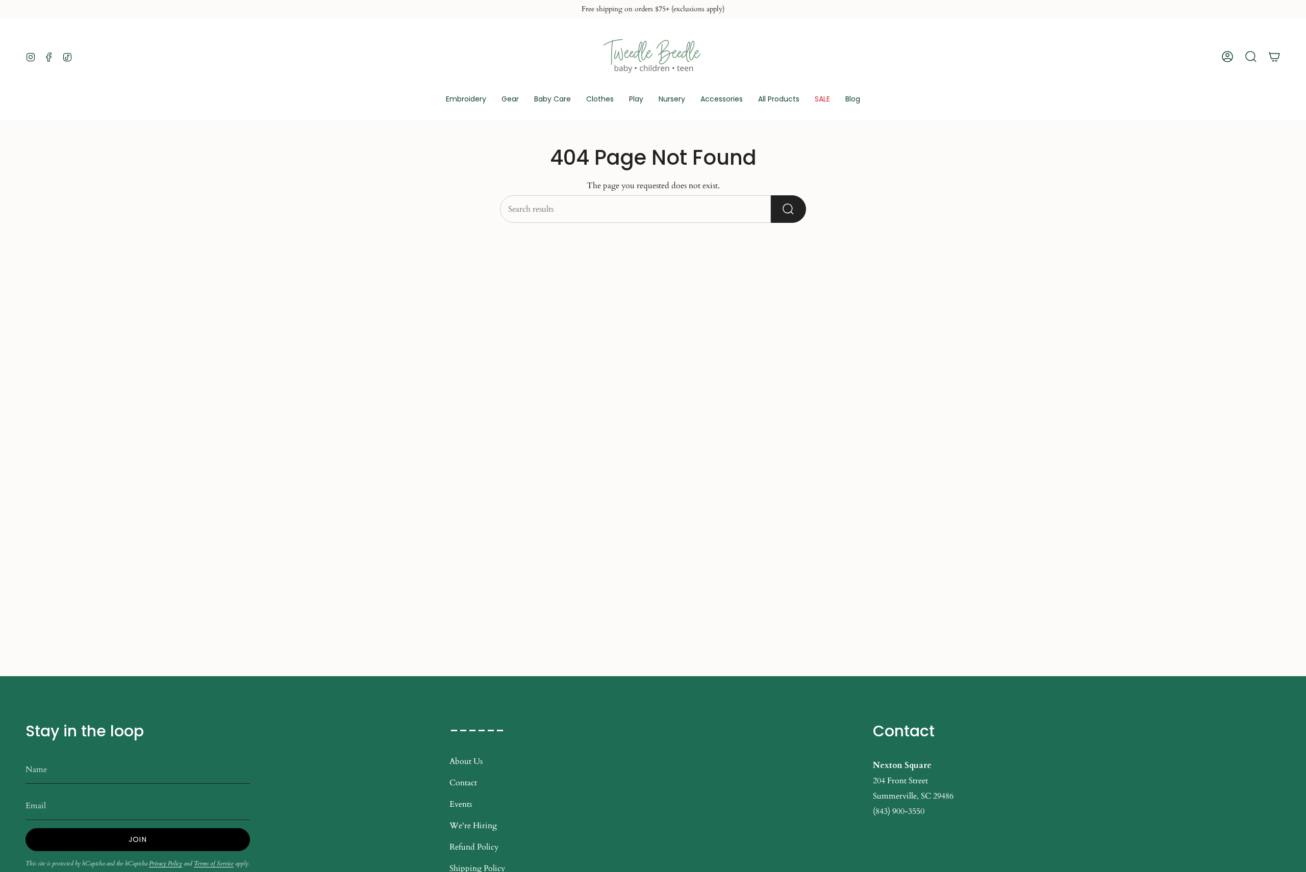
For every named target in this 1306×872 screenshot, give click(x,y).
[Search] (788, 209)
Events (460, 804)
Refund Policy (473, 847)
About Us (466, 761)
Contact (463, 782)
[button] (510, 99)
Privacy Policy (165, 863)
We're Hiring (473, 825)
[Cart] (1274, 56)
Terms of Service (214, 863)
